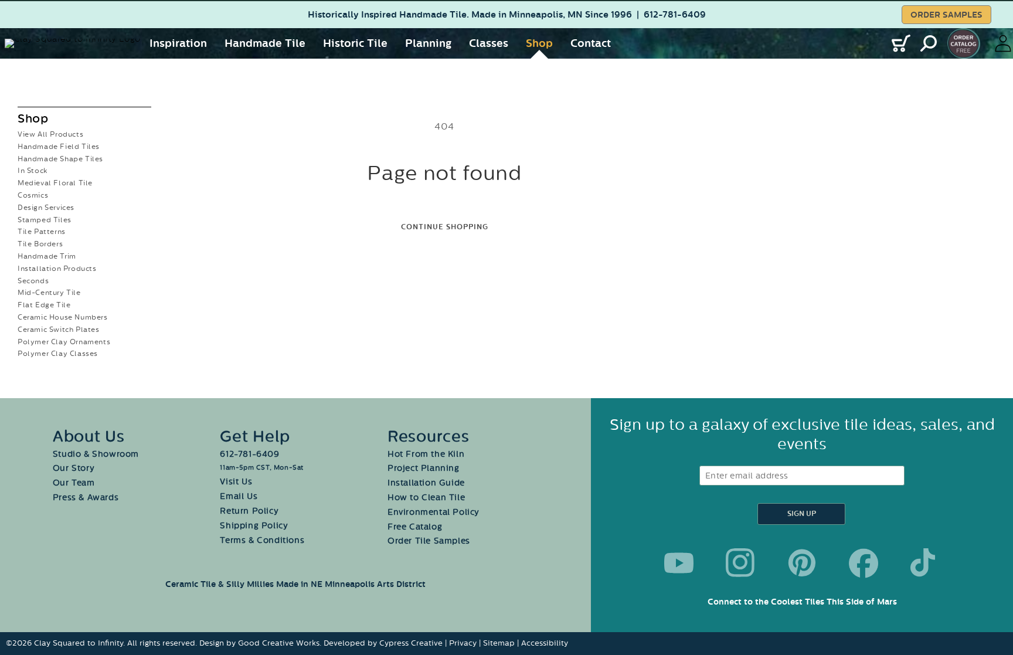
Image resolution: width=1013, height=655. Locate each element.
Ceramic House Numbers (63, 317)
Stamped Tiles (45, 220)
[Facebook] (863, 563)
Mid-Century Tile (49, 293)
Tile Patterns (42, 232)
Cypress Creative (411, 643)
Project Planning (423, 468)
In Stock (32, 171)
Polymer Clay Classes (58, 353)
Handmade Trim (47, 256)
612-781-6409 (675, 15)
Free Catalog (414, 527)
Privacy (463, 643)
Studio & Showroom (96, 454)
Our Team (74, 483)
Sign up (801, 514)
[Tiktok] (925, 563)
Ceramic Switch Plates (59, 329)
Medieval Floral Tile (55, 183)
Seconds (33, 281)
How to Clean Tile (426, 498)
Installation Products (57, 268)
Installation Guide (426, 483)
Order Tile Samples (428, 541)
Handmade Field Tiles (59, 146)
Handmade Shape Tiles (60, 159)
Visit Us (236, 482)
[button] (178, 44)
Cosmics (33, 195)
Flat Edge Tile (44, 305)
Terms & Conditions (262, 540)
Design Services (46, 207)
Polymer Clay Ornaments (64, 342)
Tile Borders (40, 244)
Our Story (73, 468)
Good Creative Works (278, 643)
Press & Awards (85, 498)
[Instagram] (740, 563)
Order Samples (946, 15)
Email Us (238, 496)
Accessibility (544, 643)
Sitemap (499, 643)
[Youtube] (679, 563)
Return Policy (249, 511)
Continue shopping (444, 227)
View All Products (50, 134)
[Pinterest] (802, 563)
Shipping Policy (254, 526)
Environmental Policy (433, 512)
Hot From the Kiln (425, 454)
